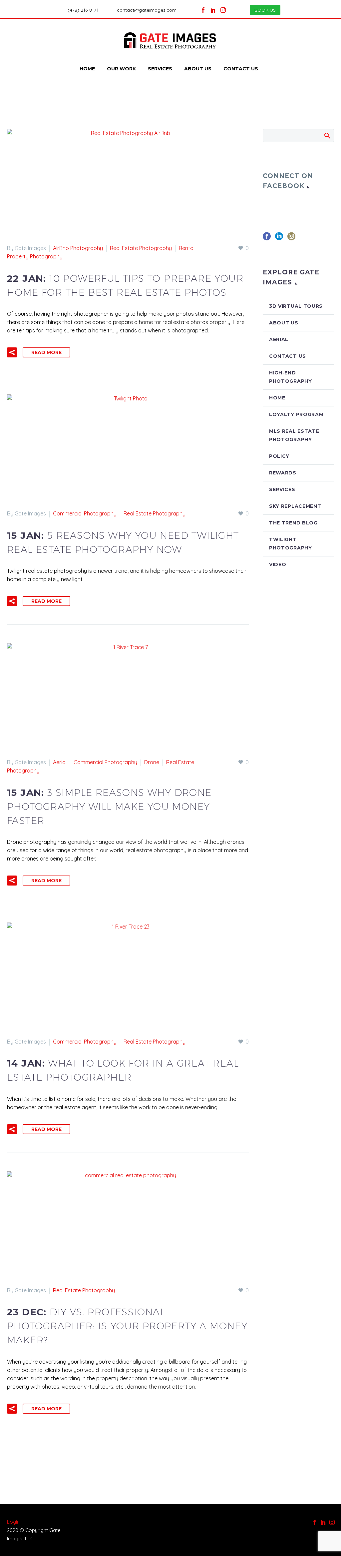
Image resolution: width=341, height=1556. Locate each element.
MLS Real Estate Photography (294, 435)
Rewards (282, 473)
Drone (151, 762)
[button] (12, 352)
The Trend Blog (293, 523)
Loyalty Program (296, 414)
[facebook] (267, 238)
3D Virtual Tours (296, 306)
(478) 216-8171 (83, 10)
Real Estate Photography (141, 248)
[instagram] (291, 238)
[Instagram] (223, 10)
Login (13, 1522)
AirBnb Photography (78, 248)
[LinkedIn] (213, 10)
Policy (279, 456)
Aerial (60, 762)
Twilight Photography (290, 543)
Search (327, 135)
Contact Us (240, 69)
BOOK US (265, 10)
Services (160, 69)
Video (277, 564)
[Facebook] (203, 10)
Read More (46, 352)
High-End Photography (290, 377)
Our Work (121, 69)
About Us (197, 69)
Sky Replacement (295, 506)
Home (87, 69)
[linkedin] (279, 238)
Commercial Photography (85, 513)
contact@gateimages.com (146, 10)
